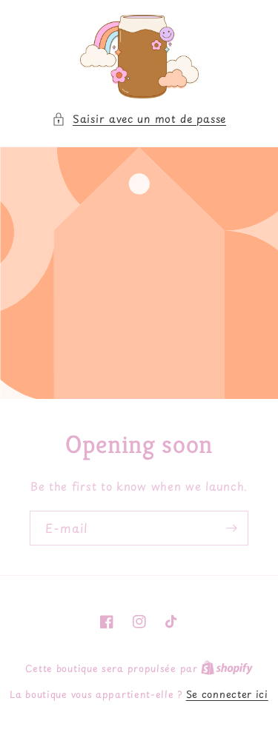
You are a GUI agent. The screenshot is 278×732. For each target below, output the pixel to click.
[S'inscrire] (231, 528)
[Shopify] (227, 668)
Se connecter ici (227, 694)
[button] (139, 119)
